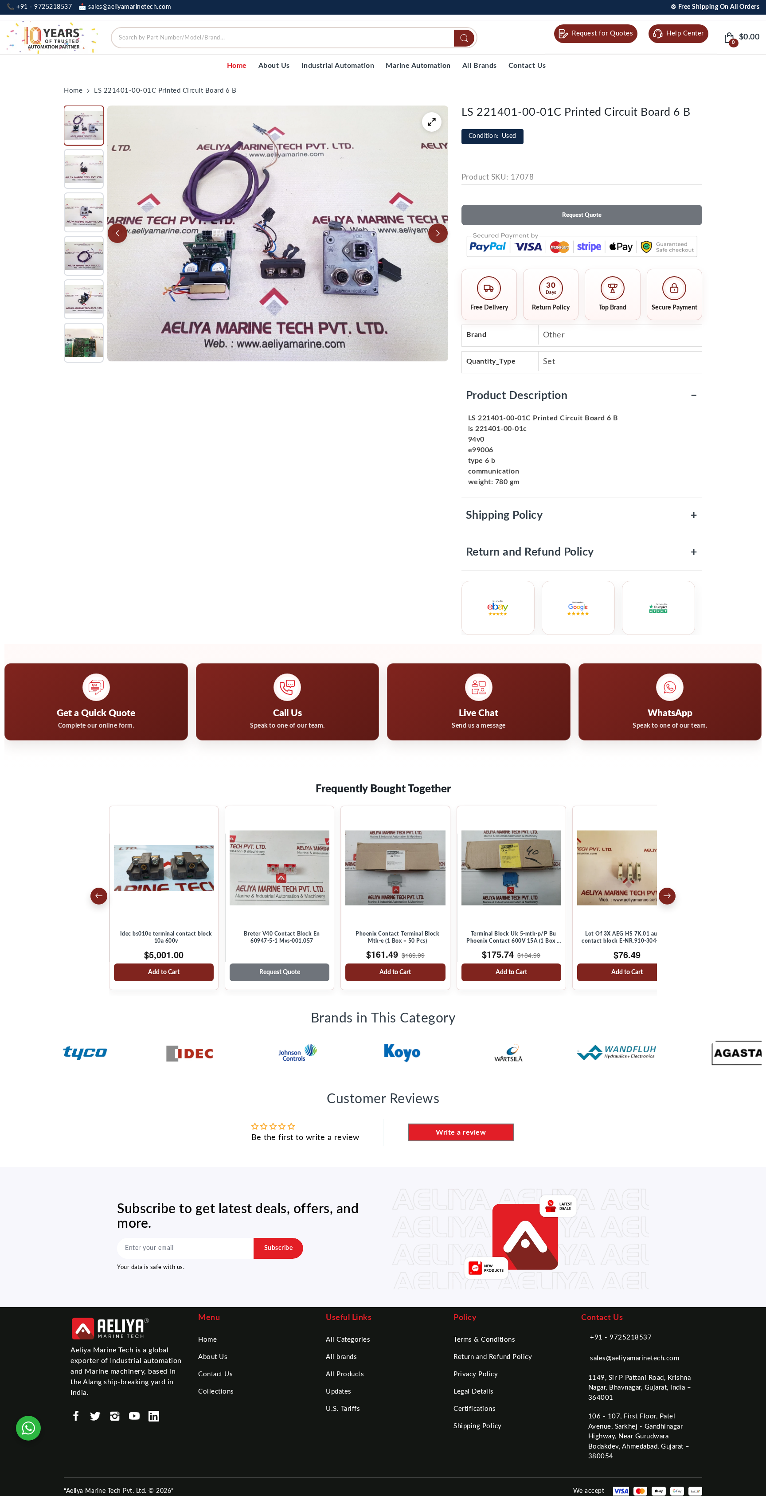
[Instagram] (114, 1416)
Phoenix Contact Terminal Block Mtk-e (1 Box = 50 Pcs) (397, 937)
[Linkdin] (154, 1416)
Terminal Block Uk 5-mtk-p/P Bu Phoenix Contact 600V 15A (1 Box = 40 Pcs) (513, 937)
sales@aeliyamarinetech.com (634, 1358)
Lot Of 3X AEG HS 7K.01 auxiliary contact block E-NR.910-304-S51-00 (629, 937)
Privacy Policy (475, 1374)
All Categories (348, 1339)
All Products (345, 1374)
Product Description (582, 395)
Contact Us (215, 1374)
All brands (341, 1357)
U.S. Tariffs (343, 1409)
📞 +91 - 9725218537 (39, 7)
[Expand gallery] (432, 122)
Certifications (474, 1409)
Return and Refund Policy (582, 552)
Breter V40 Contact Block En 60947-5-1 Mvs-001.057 (282, 937)
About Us (212, 1357)
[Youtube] (134, 1416)
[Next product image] (438, 233)
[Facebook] (75, 1416)
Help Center (685, 33)
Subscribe (278, 1248)
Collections (216, 1391)
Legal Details (473, 1391)
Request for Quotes (602, 33)
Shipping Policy (582, 515)
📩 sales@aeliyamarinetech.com (124, 7)
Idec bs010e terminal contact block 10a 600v (166, 937)
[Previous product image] (117, 233)
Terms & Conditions (484, 1339)
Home (207, 1339)
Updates (339, 1391)
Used (492, 136)
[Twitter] (95, 1416)
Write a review (461, 1132)
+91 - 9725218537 (621, 1337)
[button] (84, 125)
